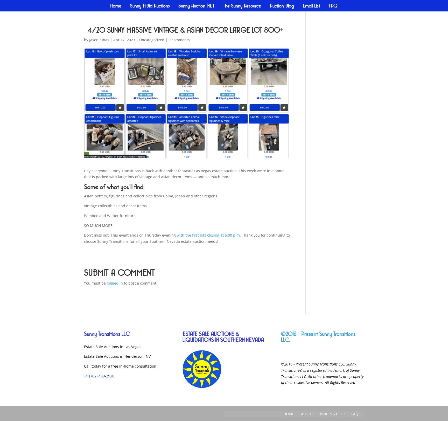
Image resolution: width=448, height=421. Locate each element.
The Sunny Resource (242, 6)
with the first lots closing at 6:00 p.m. (209, 235)
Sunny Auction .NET (196, 6)
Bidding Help (332, 413)
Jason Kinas (99, 39)
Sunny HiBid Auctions (150, 6)
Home (115, 6)
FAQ (333, 6)
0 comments (179, 39)
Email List (311, 6)
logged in (115, 283)
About (307, 413)
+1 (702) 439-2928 (99, 376)
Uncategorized (151, 39)
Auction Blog (282, 6)
